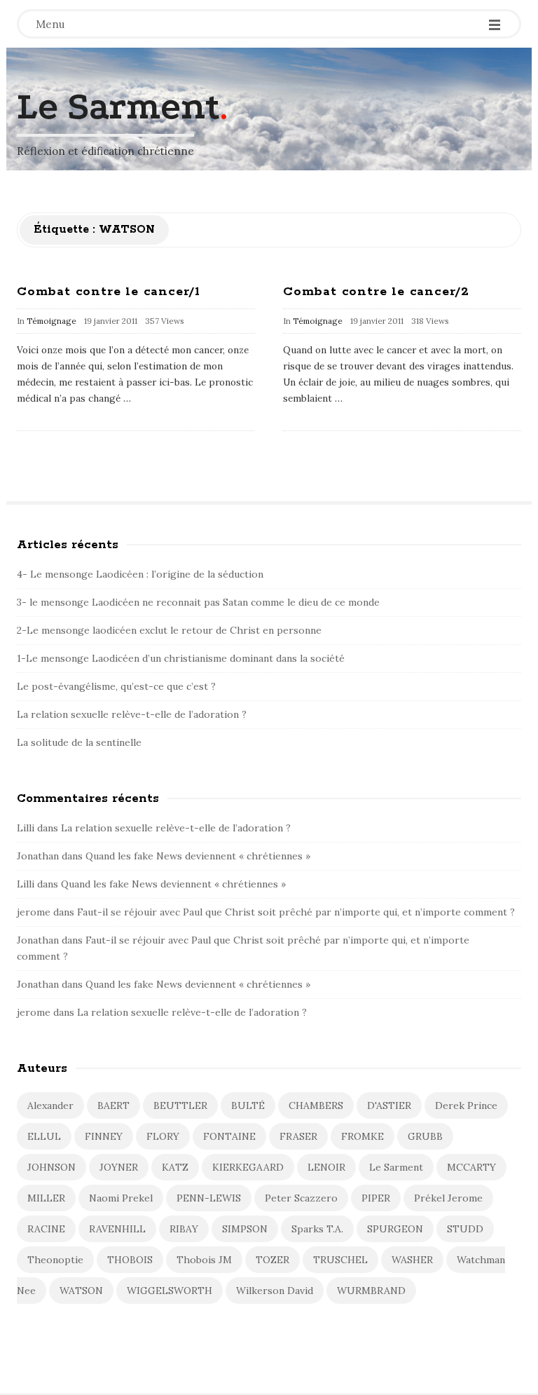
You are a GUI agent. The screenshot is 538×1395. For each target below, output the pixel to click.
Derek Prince (466, 1105)
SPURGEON (395, 1229)
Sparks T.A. (317, 1229)
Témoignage (51, 320)
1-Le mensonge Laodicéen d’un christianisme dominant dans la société (181, 658)
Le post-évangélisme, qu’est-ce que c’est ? (116, 686)
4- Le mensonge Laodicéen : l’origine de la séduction (141, 574)
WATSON (81, 1290)
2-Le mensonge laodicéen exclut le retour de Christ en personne (169, 630)
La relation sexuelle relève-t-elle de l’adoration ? (132, 714)
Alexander (50, 1105)
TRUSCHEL (340, 1259)
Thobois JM (204, 1259)
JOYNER (118, 1167)
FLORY (162, 1136)
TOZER (272, 1259)
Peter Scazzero (301, 1198)
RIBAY (184, 1229)
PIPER (375, 1198)
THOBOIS (130, 1259)
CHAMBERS (316, 1105)
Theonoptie (55, 1259)
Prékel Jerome (448, 1198)
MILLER (46, 1198)
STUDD (465, 1229)
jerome (33, 912)
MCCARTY (471, 1167)
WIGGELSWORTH (169, 1290)
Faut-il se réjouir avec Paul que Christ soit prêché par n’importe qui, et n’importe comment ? (296, 912)
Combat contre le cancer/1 (108, 291)
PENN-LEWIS (209, 1198)
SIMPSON (245, 1229)
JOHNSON (51, 1167)
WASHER (412, 1259)
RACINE (46, 1229)
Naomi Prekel (121, 1198)
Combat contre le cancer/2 (376, 291)
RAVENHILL (117, 1229)
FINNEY (104, 1136)
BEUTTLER (180, 1105)
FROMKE (362, 1136)
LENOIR (326, 1167)
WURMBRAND (371, 1290)
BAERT (113, 1105)
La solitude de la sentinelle (79, 742)
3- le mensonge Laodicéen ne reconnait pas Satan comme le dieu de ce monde (201, 602)
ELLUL (44, 1136)
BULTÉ (248, 1105)
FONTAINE (229, 1136)
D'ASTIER (389, 1105)
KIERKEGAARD (248, 1167)
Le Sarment (118, 107)
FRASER (298, 1136)
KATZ (175, 1167)
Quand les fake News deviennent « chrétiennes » (199, 856)
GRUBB (425, 1136)
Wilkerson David (274, 1290)
